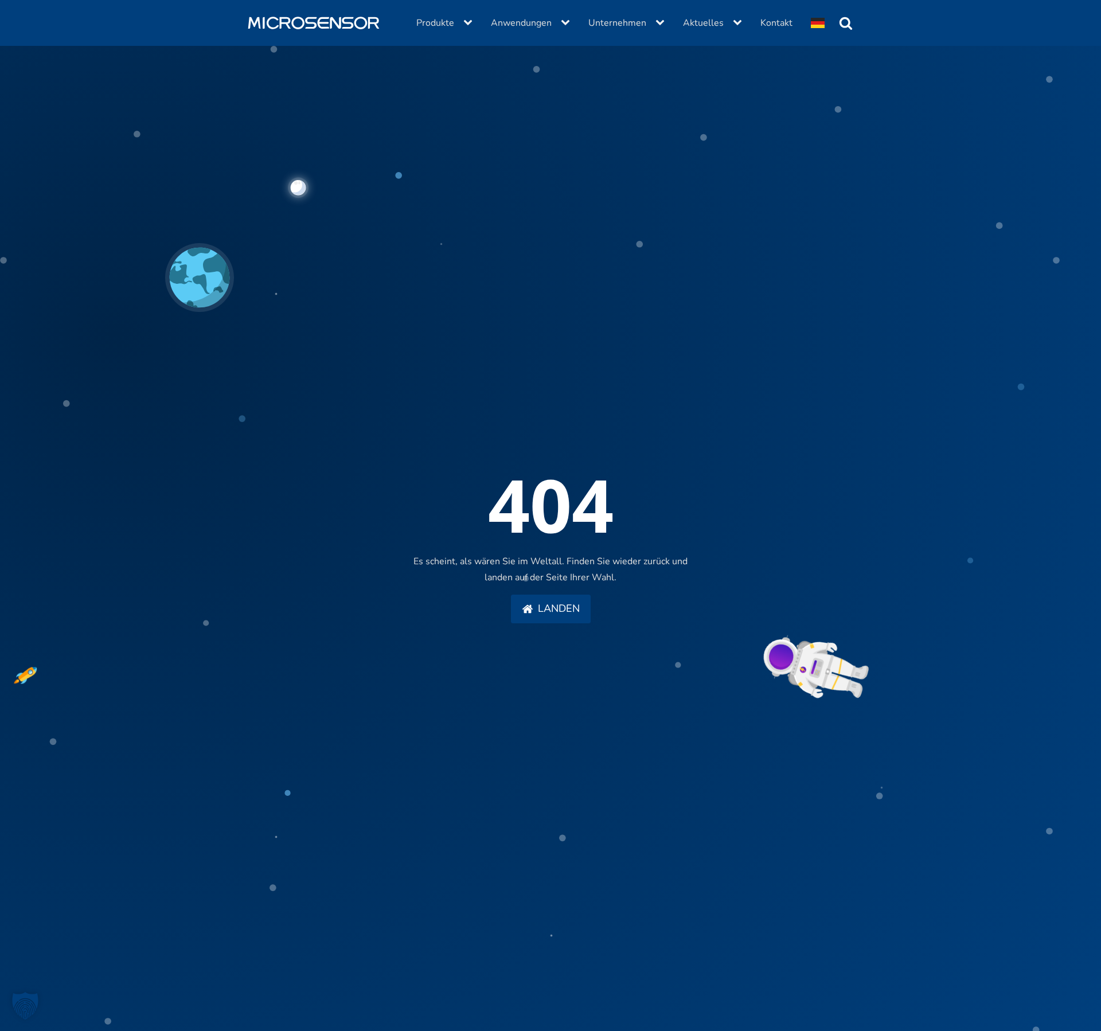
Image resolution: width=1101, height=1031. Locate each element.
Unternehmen (617, 23)
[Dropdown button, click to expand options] (818, 23)
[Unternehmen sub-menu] (662, 23)
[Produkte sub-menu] (470, 23)
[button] (551, 609)
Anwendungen (521, 23)
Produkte (435, 23)
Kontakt (776, 23)
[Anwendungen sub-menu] (568, 23)
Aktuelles (703, 23)
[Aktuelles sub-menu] (740, 23)
